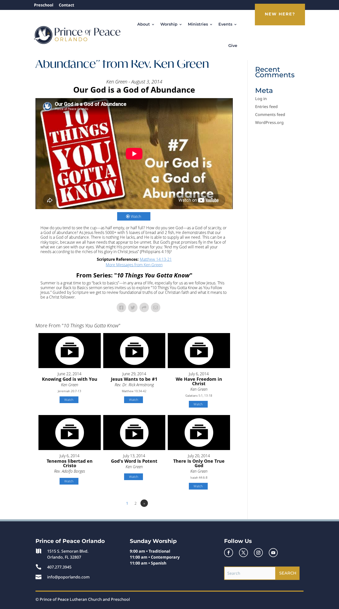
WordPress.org (269, 122)
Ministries (198, 24)
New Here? (280, 14)
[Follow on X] (243, 552)
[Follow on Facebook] (228, 552)
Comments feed (270, 114)
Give (232, 45)
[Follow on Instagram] (258, 552)
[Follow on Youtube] (273, 552)
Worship (168, 24)
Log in (261, 98)
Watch (136, 216)
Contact (66, 5)
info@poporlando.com (68, 577)
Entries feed (266, 106)
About (143, 24)
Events (225, 24)
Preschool (43, 5)
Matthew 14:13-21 (156, 259)
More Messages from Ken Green (134, 264)
